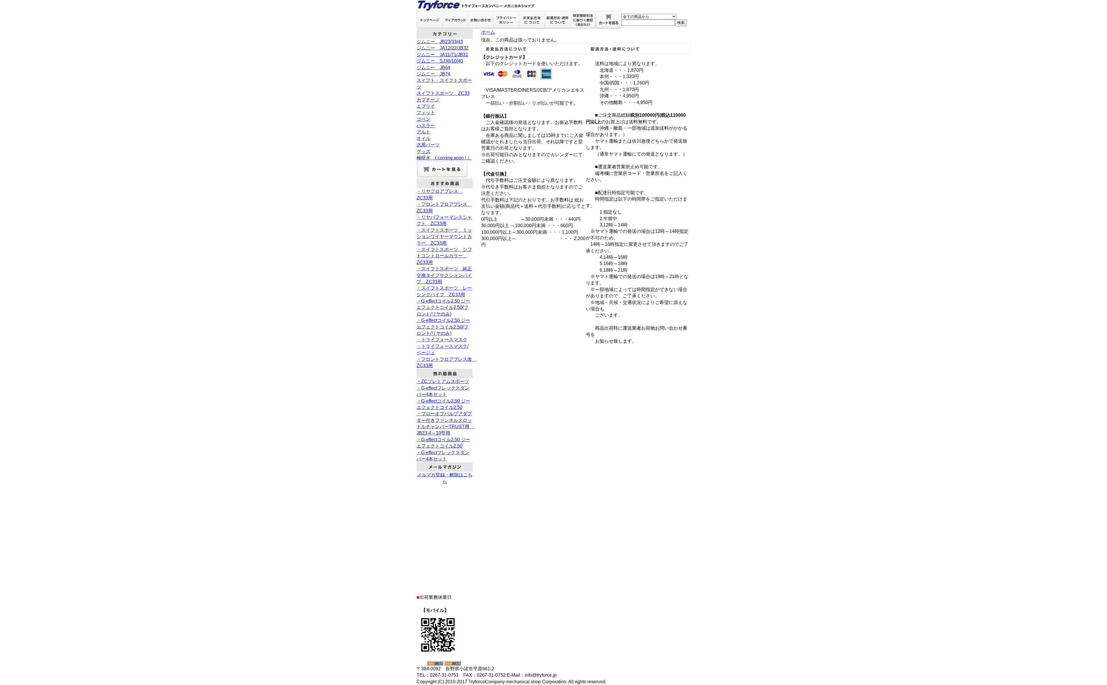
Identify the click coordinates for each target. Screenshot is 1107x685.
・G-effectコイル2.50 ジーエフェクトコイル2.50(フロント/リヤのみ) (443, 307)
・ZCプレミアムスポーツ (443, 381)
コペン (423, 119)
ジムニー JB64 (433, 67)
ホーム (488, 32)
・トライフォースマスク (442, 339)
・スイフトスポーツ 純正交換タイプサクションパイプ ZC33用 (444, 275)
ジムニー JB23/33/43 (440, 41)
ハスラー (426, 125)
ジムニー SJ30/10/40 (440, 61)
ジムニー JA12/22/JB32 (442, 48)
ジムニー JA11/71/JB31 (442, 54)
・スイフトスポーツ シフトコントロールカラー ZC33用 (444, 256)
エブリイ (426, 106)
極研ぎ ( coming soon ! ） (444, 157)
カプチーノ (428, 99)
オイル (423, 138)
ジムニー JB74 (433, 73)
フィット (426, 112)
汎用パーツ (428, 144)
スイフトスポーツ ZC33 (443, 93)
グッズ (423, 151)
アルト (423, 131)
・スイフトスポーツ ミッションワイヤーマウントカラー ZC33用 (444, 237)
